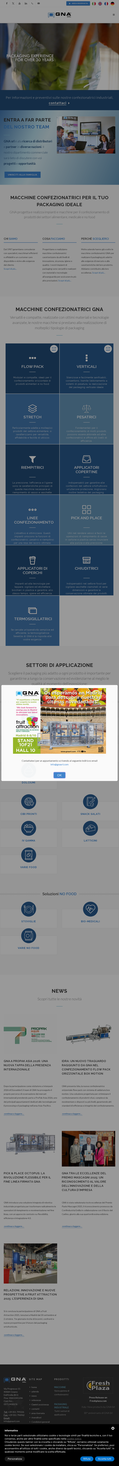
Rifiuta (86, 1458)
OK (59, 775)
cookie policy (74, 1438)
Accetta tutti (104, 1458)
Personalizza (15, 1458)
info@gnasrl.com (59, 764)
